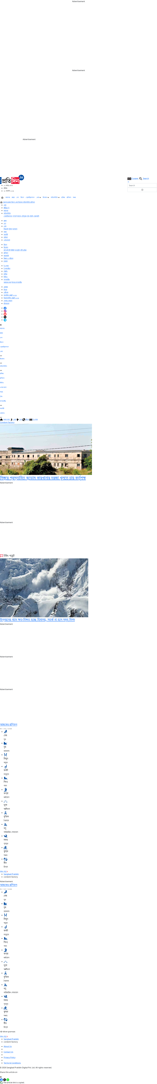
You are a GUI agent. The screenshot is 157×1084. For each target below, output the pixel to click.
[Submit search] (142, 190)
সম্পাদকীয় (7, 279)
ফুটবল (10, 229)
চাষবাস (6, 261)
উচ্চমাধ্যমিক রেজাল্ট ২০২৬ (11, 298)
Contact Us (8, 1052)
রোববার (6, 287)
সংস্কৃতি (17, 250)
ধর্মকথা (6, 237)
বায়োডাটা (6, 255)
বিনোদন (45, 197)
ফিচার (5, 289)
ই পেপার (6, 265)
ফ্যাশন (19, 216)
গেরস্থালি (36, 216)
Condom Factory (7, 422)
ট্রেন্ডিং (6, 271)
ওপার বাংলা (7, 240)
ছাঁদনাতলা (6, 303)
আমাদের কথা (7, 282)
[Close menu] (1, 324)
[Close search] (128, 182)
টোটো (31, 216)
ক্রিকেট (6, 229)
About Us (8, 1046)
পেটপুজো (24, 216)
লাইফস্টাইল (54, 197)
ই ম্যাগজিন (7, 268)
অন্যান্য (14, 229)
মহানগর (8, 197)
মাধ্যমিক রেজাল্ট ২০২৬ (10, 295)
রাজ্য (13, 197)
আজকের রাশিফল (8, 724)
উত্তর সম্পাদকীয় (17, 282)
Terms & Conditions (12, 1063)
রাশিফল (69, 197)
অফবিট (6, 234)
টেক (28, 216)
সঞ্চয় (74, 197)
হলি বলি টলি (7, 250)
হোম (5, 205)
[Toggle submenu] (1, 355)
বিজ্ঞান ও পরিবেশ (8, 258)
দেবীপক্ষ (6, 292)
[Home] (12, 179)
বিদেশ (22, 197)
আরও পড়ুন (3, 871)
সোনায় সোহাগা (8, 300)
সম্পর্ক (15, 216)
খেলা (38, 197)
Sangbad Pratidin (11, 874)
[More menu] (155, 197)
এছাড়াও (2, 413)
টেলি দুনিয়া (23, 250)
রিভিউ (12, 250)
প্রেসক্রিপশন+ (30, 197)
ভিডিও (5, 276)
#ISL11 (6, 207)
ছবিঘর (63, 197)
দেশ (17, 197)
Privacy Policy (9, 1057)
